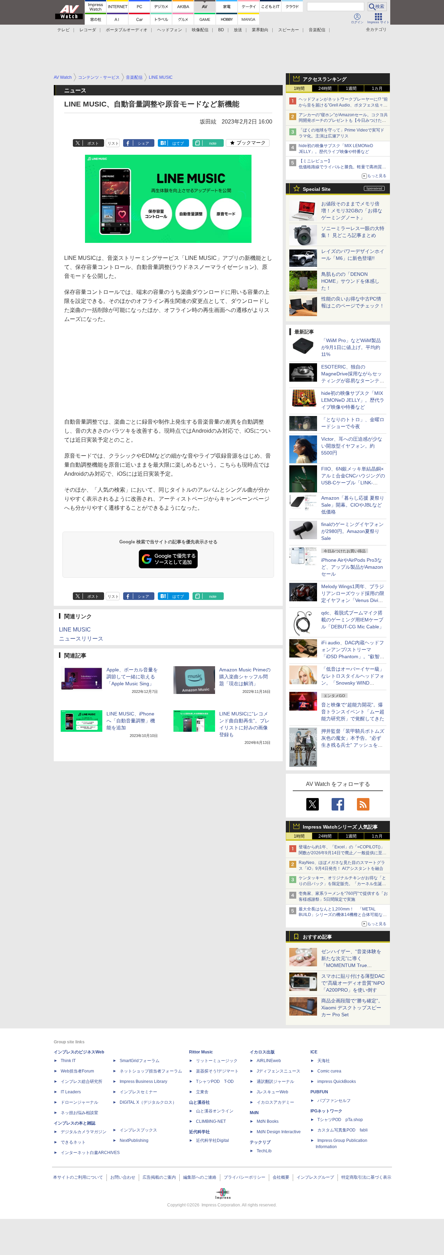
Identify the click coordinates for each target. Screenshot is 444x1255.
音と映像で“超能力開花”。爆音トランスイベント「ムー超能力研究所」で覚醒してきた (352, 711)
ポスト (93, 143)
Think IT (68, 1060)
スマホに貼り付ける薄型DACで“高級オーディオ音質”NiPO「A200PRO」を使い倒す (353, 983)
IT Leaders (71, 1091)
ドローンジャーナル (79, 1102)
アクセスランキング (325, 79)
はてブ (178, 143)
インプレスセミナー (138, 1091)
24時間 (325, 88)
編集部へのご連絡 (199, 1177)
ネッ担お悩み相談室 (79, 1112)
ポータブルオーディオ (126, 29)
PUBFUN (319, 1091)
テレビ (63, 29)
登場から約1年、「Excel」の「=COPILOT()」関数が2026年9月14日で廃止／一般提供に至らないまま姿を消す (342, 853)
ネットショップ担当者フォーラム (151, 1071)
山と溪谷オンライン (214, 1111)
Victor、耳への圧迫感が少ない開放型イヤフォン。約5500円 (351, 446)
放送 (238, 29)
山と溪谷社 (199, 1102)
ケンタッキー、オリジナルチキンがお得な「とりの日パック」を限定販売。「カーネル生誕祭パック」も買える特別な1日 (342, 883)
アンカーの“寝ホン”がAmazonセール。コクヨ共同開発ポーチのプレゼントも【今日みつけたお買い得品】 (343, 120)
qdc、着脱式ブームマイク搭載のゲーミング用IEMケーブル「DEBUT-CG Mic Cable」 (352, 619)
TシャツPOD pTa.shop (340, 1119)
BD (221, 29)
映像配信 (200, 29)
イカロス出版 (262, 1052)
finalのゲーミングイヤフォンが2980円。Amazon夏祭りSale (352, 531)
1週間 (351, 88)
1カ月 (377, 88)
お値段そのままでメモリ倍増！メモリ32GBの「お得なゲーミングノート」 (351, 210)
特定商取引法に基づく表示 (366, 1177)
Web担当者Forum (77, 1071)
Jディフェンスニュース (278, 1071)
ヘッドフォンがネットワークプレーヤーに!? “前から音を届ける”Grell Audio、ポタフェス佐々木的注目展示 (343, 105)
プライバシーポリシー (244, 1177)
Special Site (317, 189)
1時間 (299, 88)
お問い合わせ (122, 1177)
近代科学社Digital (212, 1140)
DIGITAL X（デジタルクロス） (148, 1102)
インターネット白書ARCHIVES (90, 1152)
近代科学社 (199, 1131)
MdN (254, 1112)
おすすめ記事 (317, 937)
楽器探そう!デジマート (217, 1071)
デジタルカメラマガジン (83, 1131)
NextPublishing (134, 1140)
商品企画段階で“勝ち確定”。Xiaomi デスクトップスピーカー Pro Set (352, 1007)
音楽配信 (317, 29)
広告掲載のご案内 (159, 1177)
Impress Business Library (143, 1081)
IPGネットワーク (326, 1111)
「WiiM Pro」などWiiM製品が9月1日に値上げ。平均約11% (351, 347)
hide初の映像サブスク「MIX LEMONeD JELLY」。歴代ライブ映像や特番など (352, 400)
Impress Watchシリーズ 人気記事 (340, 827)
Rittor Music (201, 1052)
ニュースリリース (81, 639)
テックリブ (260, 1142)
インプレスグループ (315, 1177)
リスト (113, 143)
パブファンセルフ (334, 1100)
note (212, 143)
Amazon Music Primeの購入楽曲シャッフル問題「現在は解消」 (245, 676)
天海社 (323, 1060)
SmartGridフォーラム (140, 1060)
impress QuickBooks (336, 1081)
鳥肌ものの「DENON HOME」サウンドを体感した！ (350, 281)
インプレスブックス (138, 1130)
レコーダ (87, 29)
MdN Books (268, 1121)
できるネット (73, 1142)
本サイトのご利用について (78, 1177)
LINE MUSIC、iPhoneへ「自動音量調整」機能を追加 (130, 720)
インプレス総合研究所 (81, 1081)
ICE (313, 1052)
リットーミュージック (217, 1060)
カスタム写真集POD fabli (342, 1130)
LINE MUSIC (75, 630)
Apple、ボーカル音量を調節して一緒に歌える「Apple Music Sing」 (132, 676)
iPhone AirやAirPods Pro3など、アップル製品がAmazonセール (352, 567)
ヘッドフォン (169, 29)
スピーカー (288, 29)
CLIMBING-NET (211, 1121)
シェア (143, 143)
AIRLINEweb (269, 1060)
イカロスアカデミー (275, 1102)
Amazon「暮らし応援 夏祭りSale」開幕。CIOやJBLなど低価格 (352, 505)
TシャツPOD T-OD (215, 1081)
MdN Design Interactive (279, 1131)
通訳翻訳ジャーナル (275, 1081)
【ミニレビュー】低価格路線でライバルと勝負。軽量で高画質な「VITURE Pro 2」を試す (342, 167)
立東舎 (202, 1091)
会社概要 (281, 1177)
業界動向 (260, 29)
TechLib (264, 1150)
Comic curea (329, 1071)
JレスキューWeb (272, 1091)
